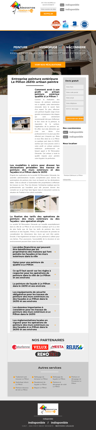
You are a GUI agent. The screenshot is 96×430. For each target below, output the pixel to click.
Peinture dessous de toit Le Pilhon (22, 389)
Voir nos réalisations (48, 65)
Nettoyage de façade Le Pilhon (59, 378)
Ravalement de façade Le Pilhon (40, 383)
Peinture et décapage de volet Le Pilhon (59, 384)
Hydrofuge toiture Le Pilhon (22, 383)
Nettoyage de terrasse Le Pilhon (41, 378)
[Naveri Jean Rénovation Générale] (22, 7)
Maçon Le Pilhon (40, 388)
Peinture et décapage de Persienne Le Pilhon (76, 380)
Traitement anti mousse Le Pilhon (22, 378)
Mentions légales (64, 426)
